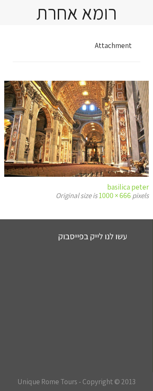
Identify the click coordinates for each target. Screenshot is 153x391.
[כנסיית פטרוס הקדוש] (76, 129)
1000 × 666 (115, 195)
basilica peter (128, 187)
